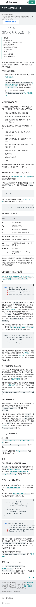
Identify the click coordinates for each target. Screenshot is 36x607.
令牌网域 (26, 353)
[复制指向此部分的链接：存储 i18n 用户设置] (22, 480)
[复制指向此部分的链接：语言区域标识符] (19, 102)
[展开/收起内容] (9, 38)
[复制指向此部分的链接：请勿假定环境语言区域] (23, 366)
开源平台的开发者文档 (11, 8)
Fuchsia (4, 28)
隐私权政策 (9, 598)
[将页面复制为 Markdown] (27, 32)
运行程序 (12, 385)
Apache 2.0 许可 (29, 584)
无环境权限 (16, 379)
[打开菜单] (3, 2)
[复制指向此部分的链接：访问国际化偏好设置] (24, 272)
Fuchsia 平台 (11, 28)
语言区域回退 (10, 309)
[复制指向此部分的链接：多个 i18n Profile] (16, 400)
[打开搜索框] (27, 2)
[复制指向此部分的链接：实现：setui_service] (23, 562)
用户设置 (21, 355)
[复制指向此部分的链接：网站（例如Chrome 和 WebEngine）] (28, 463)
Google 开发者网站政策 (25, 586)
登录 (32, 2)
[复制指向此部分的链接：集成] (7, 459)
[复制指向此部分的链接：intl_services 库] (19, 434)
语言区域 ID (9, 77)
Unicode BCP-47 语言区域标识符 (22, 177)
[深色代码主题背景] (33, 191)
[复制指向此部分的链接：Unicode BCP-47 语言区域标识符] (31, 173)
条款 (3, 598)
